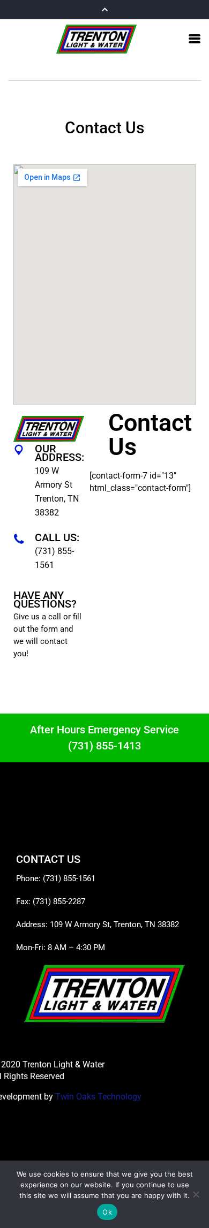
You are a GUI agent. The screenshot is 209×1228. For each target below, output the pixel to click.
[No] (195, 1194)
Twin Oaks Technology (98, 1096)
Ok (107, 1212)
